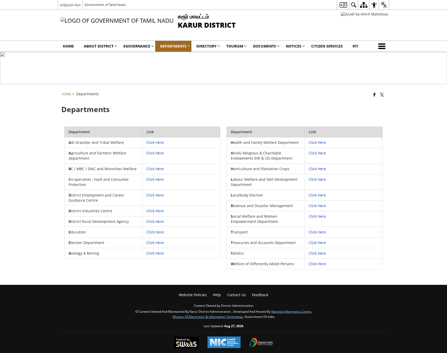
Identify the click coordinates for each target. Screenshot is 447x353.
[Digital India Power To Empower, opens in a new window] (261, 343)
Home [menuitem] (68, 46)
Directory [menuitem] (206, 46)
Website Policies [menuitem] (193, 294)
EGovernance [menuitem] (136, 46)
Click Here (155, 142)
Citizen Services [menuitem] (327, 46)
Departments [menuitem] (173, 46)
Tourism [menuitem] (234, 46)
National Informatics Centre (291, 311)
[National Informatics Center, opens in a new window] (224, 343)
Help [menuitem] (217, 294)
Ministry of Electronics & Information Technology (208, 317)
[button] (383, 46)
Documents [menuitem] (264, 46)
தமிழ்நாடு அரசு (70, 4)
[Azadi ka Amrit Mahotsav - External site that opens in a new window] (365, 14)
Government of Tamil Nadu (105, 4)
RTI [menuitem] (355, 46)
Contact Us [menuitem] (236, 294)
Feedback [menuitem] (260, 294)
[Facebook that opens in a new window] (374, 94)
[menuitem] (343, 5)
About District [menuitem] (99, 46)
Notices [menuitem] (293, 46)
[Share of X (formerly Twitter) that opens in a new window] (382, 94)
